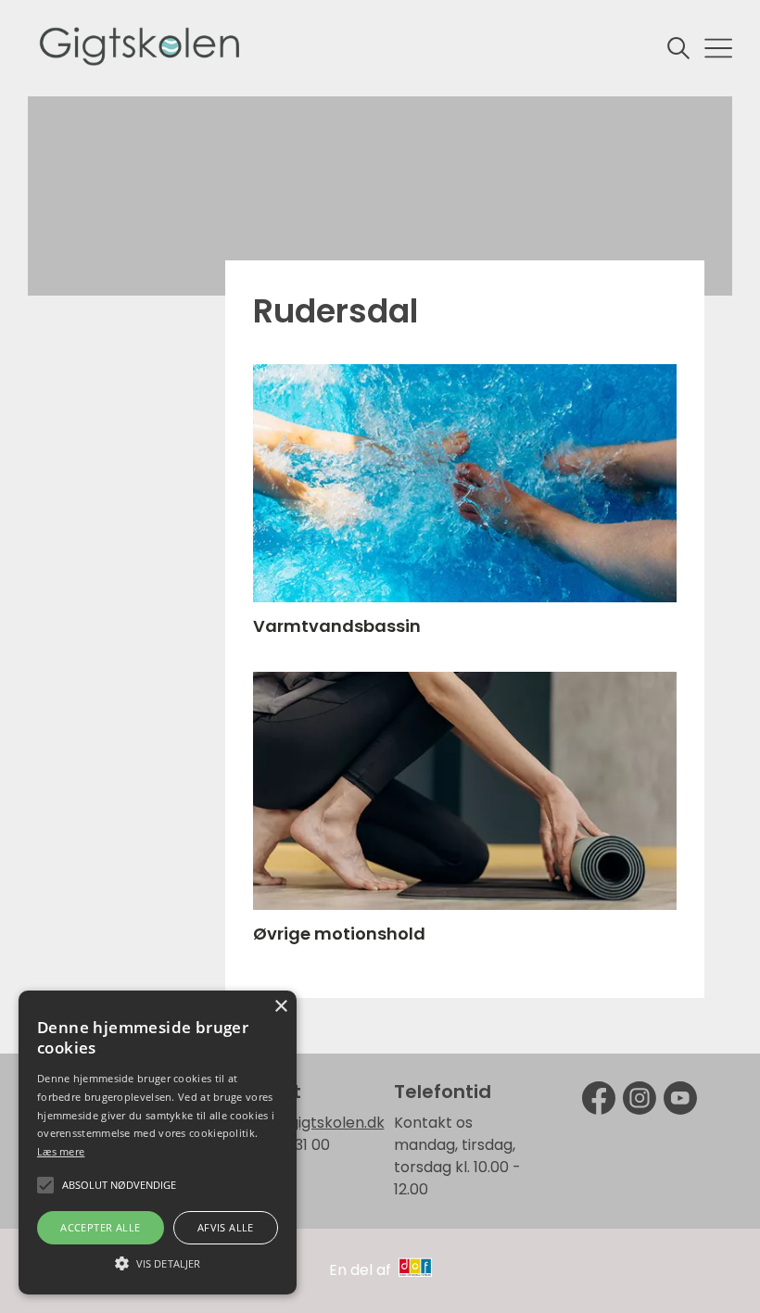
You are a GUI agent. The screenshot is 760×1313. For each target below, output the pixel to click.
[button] (157, 1262)
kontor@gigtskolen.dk (305, 1122)
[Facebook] (598, 1098)
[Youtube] (680, 1098)
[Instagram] (639, 1098)
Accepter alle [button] (100, 1227)
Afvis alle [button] (225, 1227)
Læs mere (60, 1151)
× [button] (280, 1007)
